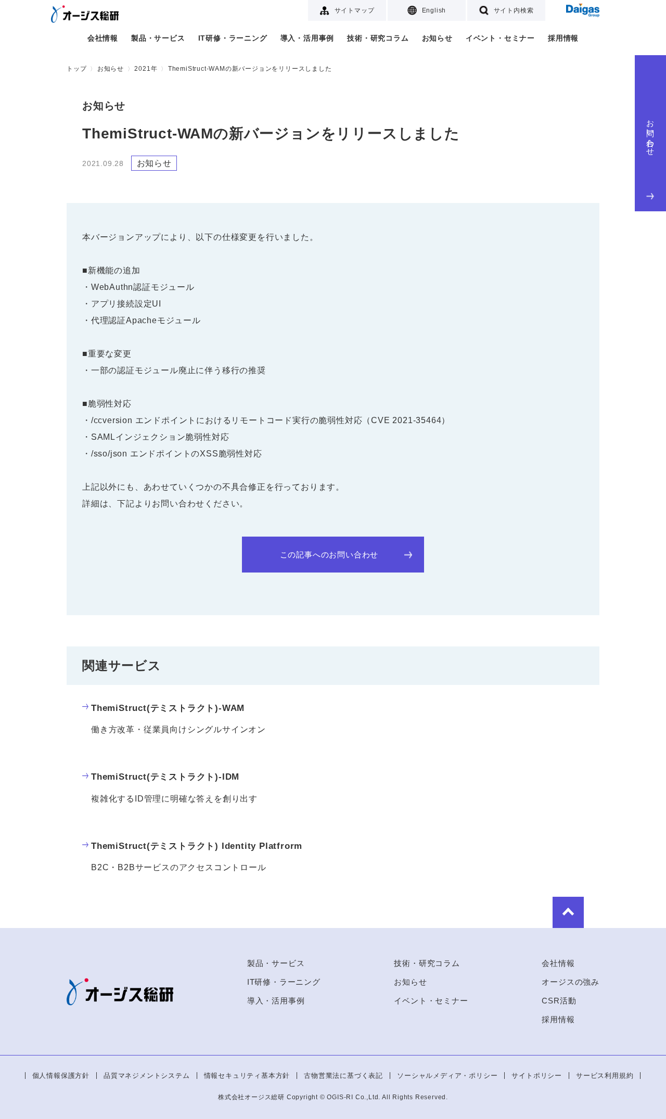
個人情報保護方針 (60, 1075)
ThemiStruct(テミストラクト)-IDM (165, 777)
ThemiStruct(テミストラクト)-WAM (168, 708)
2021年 (145, 68)
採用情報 (563, 38)
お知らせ (437, 38)
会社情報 (102, 38)
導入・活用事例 (307, 38)
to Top (568, 912)
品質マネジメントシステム (147, 1075)
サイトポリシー (536, 1075)
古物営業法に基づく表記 (343, 1075)
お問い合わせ (650, 133)
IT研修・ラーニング (232, 38)
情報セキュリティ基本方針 (247, 1075)
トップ (76, 68)
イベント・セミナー (500, 38)
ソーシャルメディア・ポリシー (447, 1075)
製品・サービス (158, 38)
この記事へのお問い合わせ (329, 554)
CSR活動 (559, 1000)
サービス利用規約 (604, 1075)
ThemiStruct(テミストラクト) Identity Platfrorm (196, 846)
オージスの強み (570, 982)
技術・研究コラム (377, 38)
